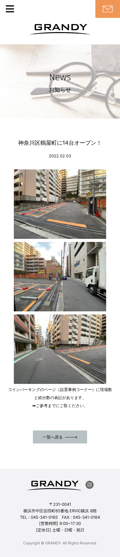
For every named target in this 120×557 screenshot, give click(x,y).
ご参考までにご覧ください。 (62, 405)
